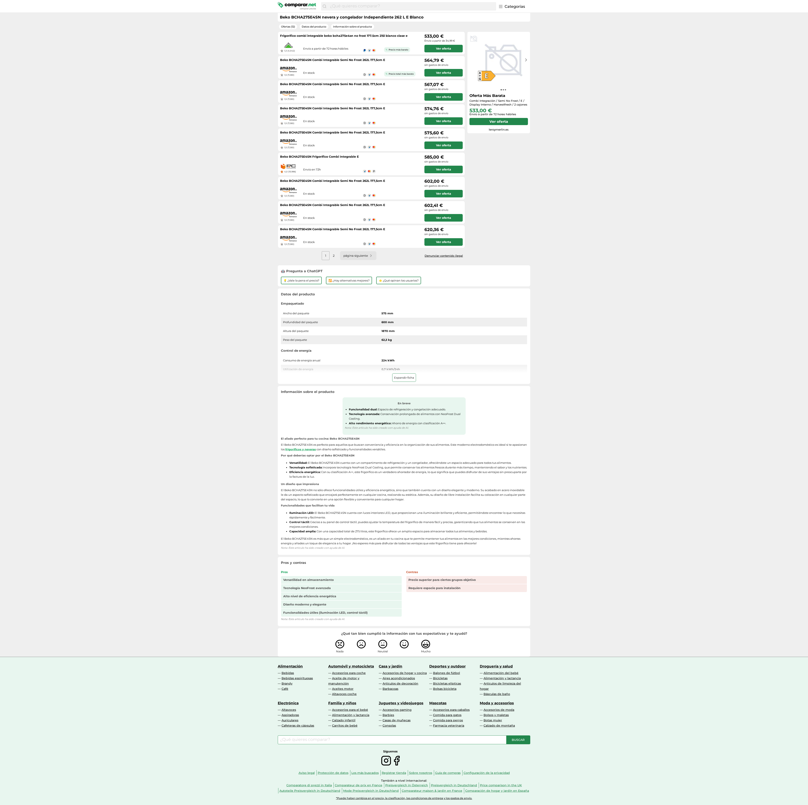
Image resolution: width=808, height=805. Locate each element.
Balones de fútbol (446, 673)
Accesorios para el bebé (350, 710)
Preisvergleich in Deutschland (454, 785)
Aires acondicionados (399, 678)
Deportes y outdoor (447, 666)
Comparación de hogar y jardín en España (497, 791)
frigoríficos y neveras (300, 449)
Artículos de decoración (400, 683)
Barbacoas (390, 689)
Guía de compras (448, 773)
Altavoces (289, 710)
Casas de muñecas (397, 720)
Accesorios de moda (499, 710)
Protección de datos (333, 773)
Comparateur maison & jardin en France (432, 791)
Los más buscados (365, 773)
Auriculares (290, 720)
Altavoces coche (344, 694)
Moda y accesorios (497, 703)
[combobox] (412, 6)
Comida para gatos (447, 715)
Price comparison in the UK (501, 785)
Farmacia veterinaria (448, 725)
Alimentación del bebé (501, 673)
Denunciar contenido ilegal (444, 255)
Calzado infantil (343, 720)
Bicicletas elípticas (447, 683)
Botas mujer (493, 720)
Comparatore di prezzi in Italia (309, 785)
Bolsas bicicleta (444, 689)
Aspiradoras (290, 715)
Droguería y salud (496, 666)
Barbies (388, 715)
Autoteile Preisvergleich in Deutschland (309, 791)
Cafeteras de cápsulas (298, 725)
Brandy (287, 683)
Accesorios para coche (349, 673)
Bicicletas (440, 678)
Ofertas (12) (288, 26)
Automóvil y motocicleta (351, 666)
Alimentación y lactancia (502, 678)
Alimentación (290, 666)
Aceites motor (343, 689)
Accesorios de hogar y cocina (405, 673)
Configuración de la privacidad (487, 773)
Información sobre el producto (352, 26)
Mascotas (438, 703)
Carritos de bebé (344, 725)
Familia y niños (342, 703)
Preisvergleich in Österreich (406, 785)
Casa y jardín (390, 666)
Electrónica (288, 703)
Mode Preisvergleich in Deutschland (371, 791)
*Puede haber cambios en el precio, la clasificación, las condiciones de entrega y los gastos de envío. (404, 798)
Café (285, 689)
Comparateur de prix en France (358, 785)
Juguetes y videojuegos (401, 703)
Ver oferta (498, 121)
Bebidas (288, 673)
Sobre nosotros (420, 773)
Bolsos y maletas (496, 715)
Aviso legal (307, 773)
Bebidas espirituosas (297, 678)
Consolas (389, 725)
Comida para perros (448, 720)
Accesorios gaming (397, 710)
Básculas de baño (497, 694)
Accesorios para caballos (451, 710)
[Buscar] (324, 6)
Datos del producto (314, 26)
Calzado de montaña (499, 725)
